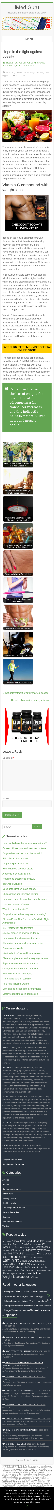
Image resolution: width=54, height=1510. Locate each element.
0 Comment (20, 76)
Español (7, 1296)
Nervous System (10, 1264)
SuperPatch (7, 1067)
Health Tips (11, 62)
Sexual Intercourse (9, 1271)
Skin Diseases (36, 1271)
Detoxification (43, 1247)
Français (23, 1296)
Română (18, 1305)
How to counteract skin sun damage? (21, 938)
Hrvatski (32, 1296)
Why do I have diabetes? (15, 909)
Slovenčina (37, 1305)
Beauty (5, 1184)
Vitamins (25, 72)
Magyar (40, 1296)
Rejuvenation (34, 1267)
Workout (6, 1226)
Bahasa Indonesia (12, 1301)
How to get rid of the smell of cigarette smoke (25, 899)
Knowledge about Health (13, 1207)
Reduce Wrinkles (21, 1267)
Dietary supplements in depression (20, 994)
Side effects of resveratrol (15, 858)
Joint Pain (40, 1257)
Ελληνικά (43, 1292)
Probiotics (8, 1267)
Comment (8, 758)
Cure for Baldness (17, 1247)
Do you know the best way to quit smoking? (24, 914)
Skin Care (25, 1270)
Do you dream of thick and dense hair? (22, 853)
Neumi (5, 1096)
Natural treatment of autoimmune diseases (25, 693)
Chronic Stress (27, 1244)
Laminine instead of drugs (15, 904)
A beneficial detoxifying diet (16, 873)
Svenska (47, 1305)
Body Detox (45, 1241)
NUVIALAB (7, 1122)
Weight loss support (16, 1277)
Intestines (33, 1257)
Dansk (26, 1292)
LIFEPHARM (8, 1015)
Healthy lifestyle (30, 1254)
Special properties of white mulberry (20, 933)
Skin (18, 1270)
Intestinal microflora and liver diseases (21, 953)
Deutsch (33, 1292)
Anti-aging (7, 1241)
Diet (12, 1250)
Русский (27, 1305)
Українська (16, 1310)
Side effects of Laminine (18, 1351)
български (8, 1292)
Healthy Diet (15, 1253)
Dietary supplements (11, 1189)
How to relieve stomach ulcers (17, 868)
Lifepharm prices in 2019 (15, 863)
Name (5, 798)
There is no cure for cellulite (16, 978)
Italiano (24, 1301)
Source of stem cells (12, 948)
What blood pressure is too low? (18, 879)
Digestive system (35, 1250)
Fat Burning (10, 72)
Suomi (15, 1296)
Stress (16, 1274)
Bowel (4, 1244)
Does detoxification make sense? (19, 889)
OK (27, 1505)
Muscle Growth (27, 1260)
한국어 (32, 1301)
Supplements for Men (12, 1159)
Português (8, 1305)
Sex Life (44, 1267)
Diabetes (5, 1250)
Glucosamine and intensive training (20, 894)
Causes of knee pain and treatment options (24, 848)
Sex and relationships (12, 1221)
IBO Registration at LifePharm (17, 928)
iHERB (5, 1145)
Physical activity (36, 1264)
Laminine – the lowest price (20, 1377)
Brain (9, 1244)
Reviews (6, 1217)
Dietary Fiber (19, 1250)
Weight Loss (34, 72)
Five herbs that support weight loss (25, 1323)
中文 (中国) (28, 1310)
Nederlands (42, 1301)
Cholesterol (17, 1244)
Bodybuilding (32, 1241)
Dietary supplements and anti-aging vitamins (25, 958)
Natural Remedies (25, 65)
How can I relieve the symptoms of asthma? (24, 843)
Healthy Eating (9, 1198)
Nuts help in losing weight (15, 984)
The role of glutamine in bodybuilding (31, 700)
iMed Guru (27, 7)
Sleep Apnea (46, 1271)
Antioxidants (18, 1241)
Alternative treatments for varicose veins (22, 943)
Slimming (7, 1273)
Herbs (4, 1257)
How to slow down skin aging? (18, 973)
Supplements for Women (13, 1164)
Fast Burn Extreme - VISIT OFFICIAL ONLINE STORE (27, 348)
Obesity (19, 72)
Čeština (18, 1292)
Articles (5, 1180)
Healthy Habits (25, 62)
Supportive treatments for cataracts (20, 963)
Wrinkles (34, 1277)
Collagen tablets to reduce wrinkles (20, 968)
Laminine (10, 1260)
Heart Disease (44, 1253)
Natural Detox (40, 1261)
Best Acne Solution (12, 884)
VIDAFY (6, 1047)
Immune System (18, 1257)
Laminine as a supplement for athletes (21, 989)
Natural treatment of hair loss (22, 1337)
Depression (30, 1247)
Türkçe (7, 1310)
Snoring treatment (15, 1444)
